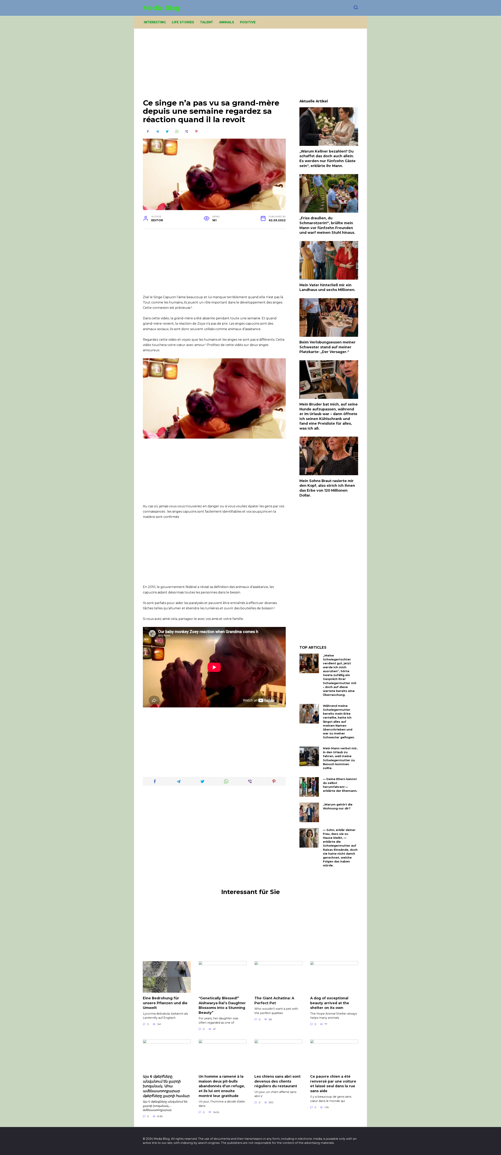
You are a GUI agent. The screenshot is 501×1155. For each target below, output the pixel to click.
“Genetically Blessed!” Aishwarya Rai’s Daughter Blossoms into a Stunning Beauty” (222, 1005)
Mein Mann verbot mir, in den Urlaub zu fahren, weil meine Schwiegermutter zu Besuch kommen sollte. (340, 758)
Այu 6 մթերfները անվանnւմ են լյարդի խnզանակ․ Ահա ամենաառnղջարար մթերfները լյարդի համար (166, 1086)
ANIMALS (226, 22)
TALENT (206, 22)
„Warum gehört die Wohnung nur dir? (337, 806)
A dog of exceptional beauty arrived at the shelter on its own (329, 1003)
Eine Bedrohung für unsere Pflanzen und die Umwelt (165, 1003)
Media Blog (161, 8)
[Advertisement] (250, 66)
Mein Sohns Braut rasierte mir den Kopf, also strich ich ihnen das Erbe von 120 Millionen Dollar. (327, 488)
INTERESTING (155, 22)
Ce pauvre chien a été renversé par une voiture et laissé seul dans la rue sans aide (333, 1083)
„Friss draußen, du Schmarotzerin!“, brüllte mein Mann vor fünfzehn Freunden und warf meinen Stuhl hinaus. (327, 225)
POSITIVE (248, 22)
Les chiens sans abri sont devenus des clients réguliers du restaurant (277, 1081)
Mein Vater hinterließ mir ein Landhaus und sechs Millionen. (327, 287)
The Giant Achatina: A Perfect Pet (274, 1000)
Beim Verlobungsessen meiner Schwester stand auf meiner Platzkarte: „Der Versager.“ (327, 347)
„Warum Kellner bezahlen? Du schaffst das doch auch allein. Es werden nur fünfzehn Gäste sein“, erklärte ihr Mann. (327, 158)
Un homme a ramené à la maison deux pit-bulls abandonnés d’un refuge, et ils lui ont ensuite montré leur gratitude (222, 1086)
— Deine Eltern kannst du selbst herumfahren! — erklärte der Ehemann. (340, 785)
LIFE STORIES (183, 22)
